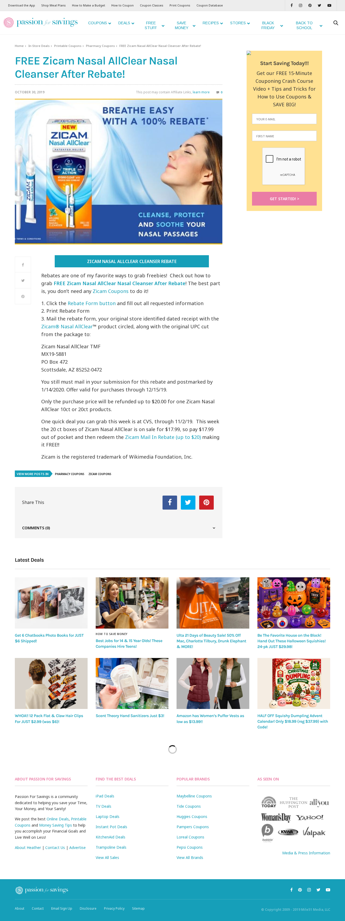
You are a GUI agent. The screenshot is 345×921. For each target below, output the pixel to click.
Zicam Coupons (111, 291)
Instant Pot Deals (111, 826)
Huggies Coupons (192, 816)
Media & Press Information (306, 852)
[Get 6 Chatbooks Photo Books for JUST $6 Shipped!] (51, 602)
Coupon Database (209, 5)
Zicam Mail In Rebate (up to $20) (163, 437)
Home (19, 46)
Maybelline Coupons (194, 796)
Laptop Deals (107, 816)
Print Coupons (180, 5)
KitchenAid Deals (110, 837)
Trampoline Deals (111, 847)
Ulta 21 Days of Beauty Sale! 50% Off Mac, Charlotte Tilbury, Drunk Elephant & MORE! (211, 641)
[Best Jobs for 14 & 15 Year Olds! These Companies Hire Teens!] (132, 603)
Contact (38, 908)
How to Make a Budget (88, 5)
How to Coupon (122, 5)
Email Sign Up (61, 908)
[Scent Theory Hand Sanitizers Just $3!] (132, 683)
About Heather (28, 847)
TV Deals (103, 806)
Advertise (77, 847)
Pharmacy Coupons (100, 46)
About (19, 908)
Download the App (21, 5)
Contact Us (55, 847)
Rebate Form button (92, 303)
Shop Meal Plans (53, 5)
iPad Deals (105, 796)
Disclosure (88, 908)
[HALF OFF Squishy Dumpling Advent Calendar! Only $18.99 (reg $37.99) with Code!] (293, 683)
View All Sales (107, 857)
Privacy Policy (114, 908)
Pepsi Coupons (190, 847)
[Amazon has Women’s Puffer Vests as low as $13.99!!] (213, 683)
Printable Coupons (67, 46)
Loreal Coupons (190, 837)
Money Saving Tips (55, 825)
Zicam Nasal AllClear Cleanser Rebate (131, 261)
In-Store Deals (39, 46)
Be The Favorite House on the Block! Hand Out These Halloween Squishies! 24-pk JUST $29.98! (291, 641)
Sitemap (138, 908)
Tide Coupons (189, 806)
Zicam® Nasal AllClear (67, 326)
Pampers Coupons (193, 826)
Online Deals (58, 818)
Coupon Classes (151, 5)
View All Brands (190, 857)
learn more (201, 92)
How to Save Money (111, 634)
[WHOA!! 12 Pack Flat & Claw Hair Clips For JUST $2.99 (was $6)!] (51, 683)
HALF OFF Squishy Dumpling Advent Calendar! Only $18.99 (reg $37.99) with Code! (292, 721)
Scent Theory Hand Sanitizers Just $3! (130, 715)
